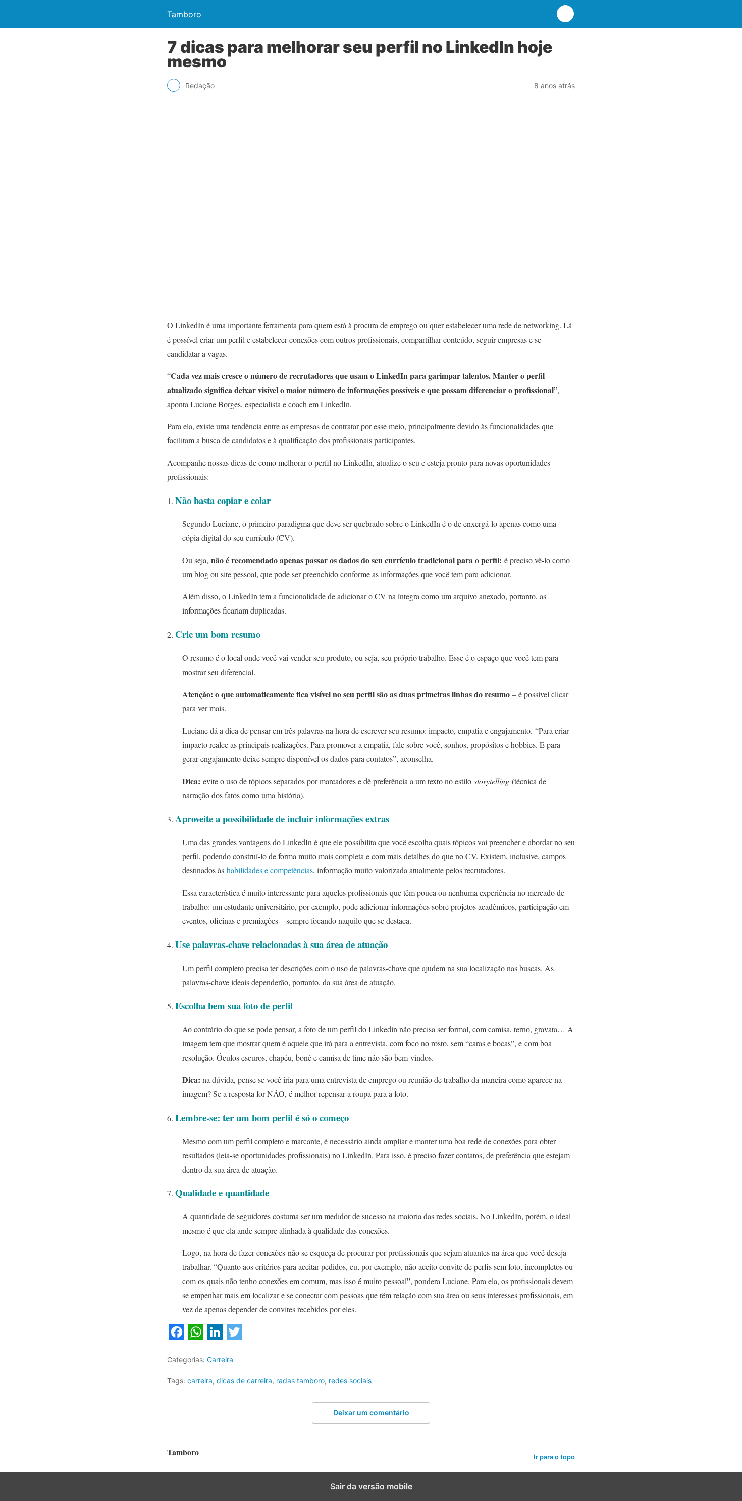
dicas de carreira (244, 1380)
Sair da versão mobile (371, 1486)
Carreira (220, 1359)
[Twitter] (234, 1336)
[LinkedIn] (215, 1336)
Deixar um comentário (371, 1412)
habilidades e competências (270, 870)
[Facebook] (176, 1336)
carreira (200, 1380)
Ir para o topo (554, 1457)
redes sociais (350, 1380)
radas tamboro (300, 1380)
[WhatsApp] (195, 1336)
